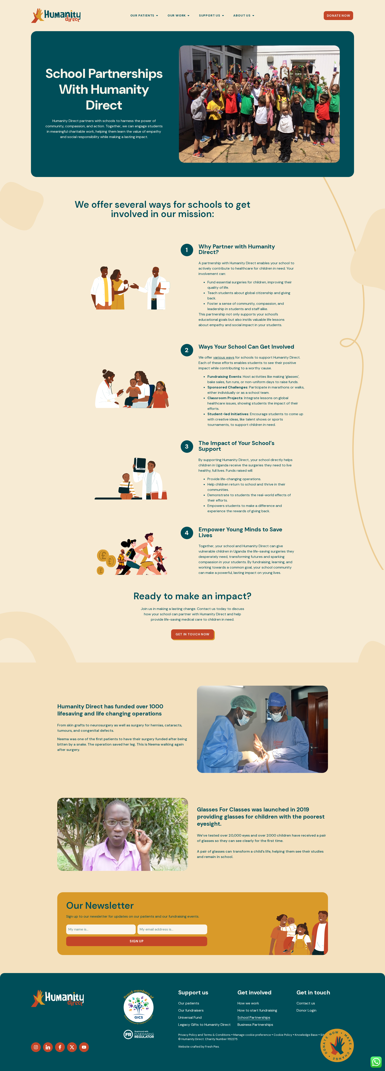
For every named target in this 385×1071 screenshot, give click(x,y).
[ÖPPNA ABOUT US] (253, 16)
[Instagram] (36, 1047)
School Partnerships (254, 1017)
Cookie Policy (283, 1035)
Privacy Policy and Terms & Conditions (204, 1035)
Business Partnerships (255, 1024)
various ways (223, 357)
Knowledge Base (306, 1035)
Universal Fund (190, 1017)
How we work (248, 1003)
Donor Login (306, 1010)
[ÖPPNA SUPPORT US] (223, 16)
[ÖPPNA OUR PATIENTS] (157, 16)
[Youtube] (84, 1047)
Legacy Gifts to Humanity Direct (204, 1024)
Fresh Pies (212, 1047)
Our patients (188, 1003)
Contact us (306, 1003)
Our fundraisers (191, 1010)
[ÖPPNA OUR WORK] (188, 16)
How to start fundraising (257, 1010)
